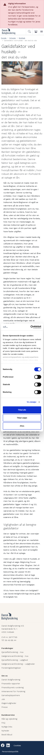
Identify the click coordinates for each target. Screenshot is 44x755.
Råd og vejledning (9, 719)
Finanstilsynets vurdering (12, 687)
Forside (3, 38)
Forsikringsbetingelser (11, 668)
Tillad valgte (22, 418)
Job (3, 699)
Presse (4, 707)
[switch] (37, 377)
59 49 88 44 (10, 640)
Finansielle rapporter (10, 683)
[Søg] (29, 31)
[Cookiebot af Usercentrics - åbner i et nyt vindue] (31, 327)
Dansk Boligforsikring (10, 679)
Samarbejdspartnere (10, 695)
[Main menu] (41, 31)
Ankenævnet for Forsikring (13, 691)
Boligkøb (22, 38)
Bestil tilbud (6, 734)
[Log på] (36, 31)
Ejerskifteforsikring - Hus (12, 652)
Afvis (22, 426)
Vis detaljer (31, 402)
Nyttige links (6, 727)
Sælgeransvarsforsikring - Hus (14, 656)
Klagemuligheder (8, 703)
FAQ (3, 723)
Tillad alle (22, 410)
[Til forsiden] (12, 31)
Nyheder (12, 38)
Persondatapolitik (10, 751)
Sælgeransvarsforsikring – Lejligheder (18, 664)
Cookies (17, 745)
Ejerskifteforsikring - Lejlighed (14, 660)
